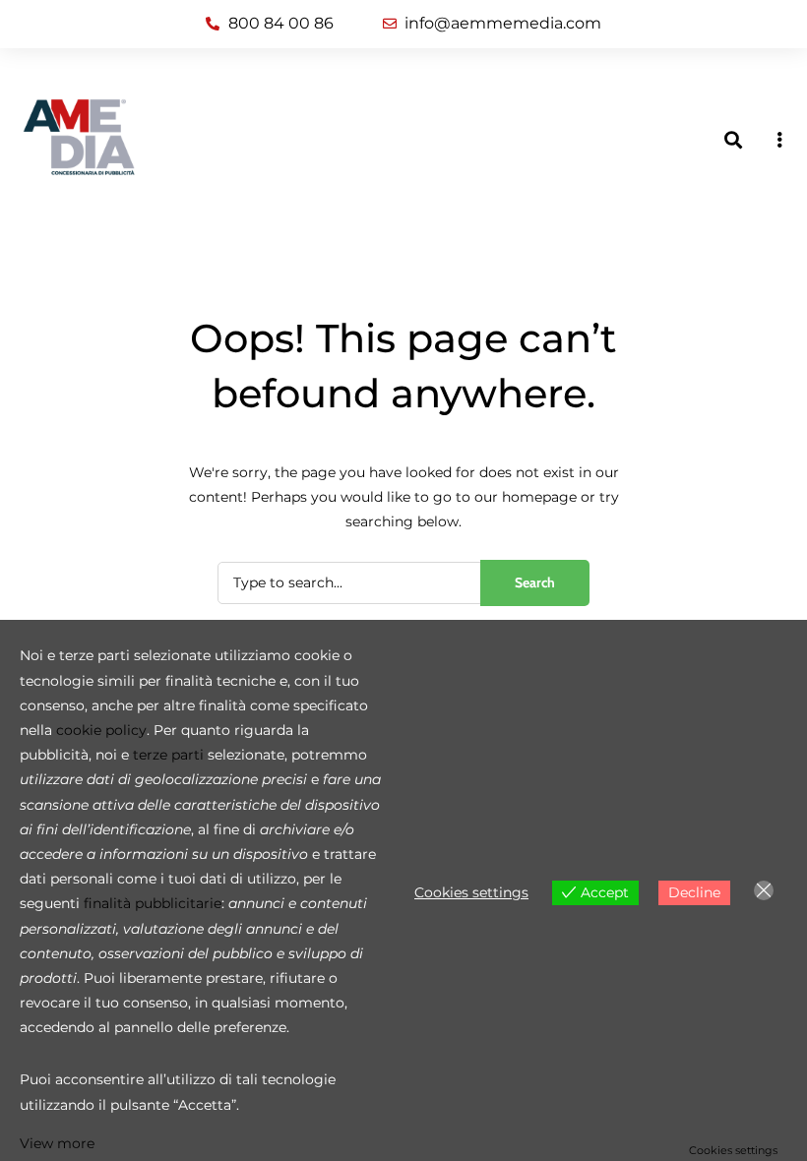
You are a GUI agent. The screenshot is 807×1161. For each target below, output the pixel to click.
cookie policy (101, 730)
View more (57, 1143)
